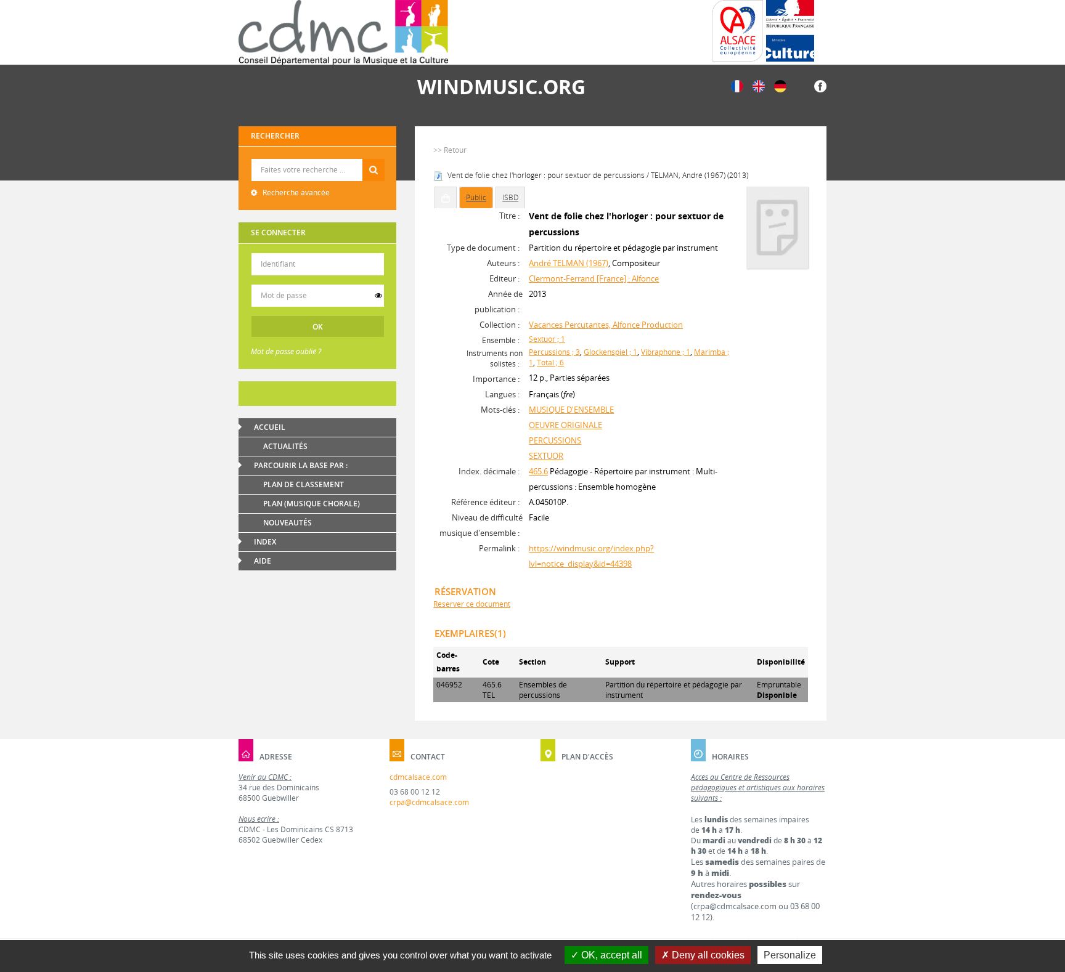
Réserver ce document (471, 604)
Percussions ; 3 (554, 352)
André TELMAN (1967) (568, 263)
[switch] (378, 295)
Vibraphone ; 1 (665, 352)
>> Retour (450, 150)
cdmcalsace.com (418, 777)
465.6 (538, 471)
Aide (262, 561)
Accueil (269, 427)
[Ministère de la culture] (790, 31)
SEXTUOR (546, 455)
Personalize (790, 955)
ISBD (510, 197)
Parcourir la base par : (301, 465)
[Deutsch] (780, 85)
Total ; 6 (550, 362)
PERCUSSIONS (555, 440)
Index (265, 542)
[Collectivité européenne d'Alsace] (737, 31)
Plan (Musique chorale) (311, 503)
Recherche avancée (295, 192)
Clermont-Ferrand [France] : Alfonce (594, 278)
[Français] (737, 85)
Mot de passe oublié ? (286, 351)
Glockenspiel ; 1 (610, 352)
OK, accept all (610, 955)
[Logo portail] (343, 32)
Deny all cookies (707, 955)
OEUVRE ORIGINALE (565, 425)
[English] (759, 85)
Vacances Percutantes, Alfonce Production (606, 324)
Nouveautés (287, 522)
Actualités (285, 446)
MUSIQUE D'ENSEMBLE (571, 409)
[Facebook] (820, 85)
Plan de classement (303, 484)
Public (476, 197)
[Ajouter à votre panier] (445, 197)
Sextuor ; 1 (547, 339)
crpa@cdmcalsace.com (429, 802)
